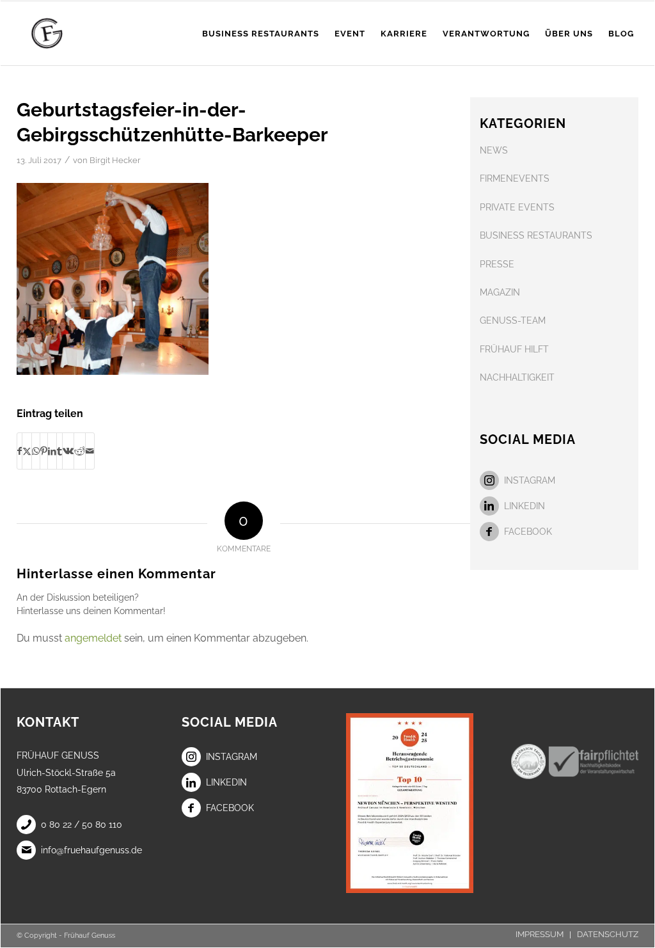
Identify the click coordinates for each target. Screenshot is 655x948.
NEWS (494, 150)
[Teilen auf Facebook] (19, 451)
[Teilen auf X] (26, 451)
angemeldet (93, 638)
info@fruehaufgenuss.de (91, 850)
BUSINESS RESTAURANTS (536, 235)
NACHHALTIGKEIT (517, 377)
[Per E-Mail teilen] (90, 451)
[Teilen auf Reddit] (79, 451)
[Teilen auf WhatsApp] (36, 451)
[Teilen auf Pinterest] (43, 451)
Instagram (529, 480)
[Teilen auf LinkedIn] (52, 451)
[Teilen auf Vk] (68, 451)
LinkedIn (524, 506)
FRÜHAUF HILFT (514, 349)
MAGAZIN (500, 292)
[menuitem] (260, 33)
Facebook (528, 531)
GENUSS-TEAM (513, 320)
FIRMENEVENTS (514, 178)
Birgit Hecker (115, 160)
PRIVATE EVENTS (517, 207)
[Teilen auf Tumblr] (59, 451)
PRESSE (497, 264)
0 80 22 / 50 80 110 (81, 824)
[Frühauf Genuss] (66, 33)
